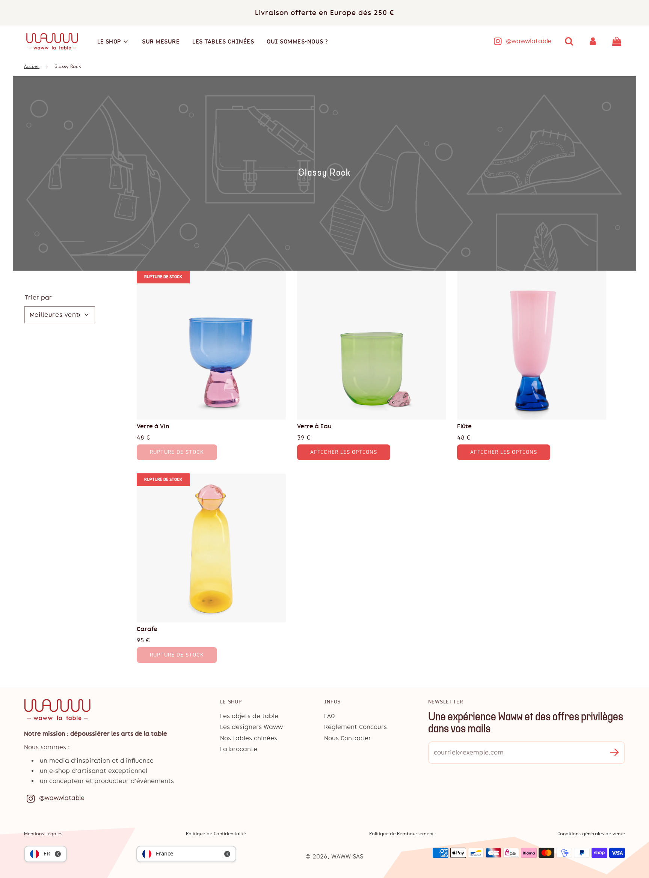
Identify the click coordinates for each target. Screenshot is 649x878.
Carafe (147, 629)
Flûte (464, 426)
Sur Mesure (161, 41)
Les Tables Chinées (223, 41)
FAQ (329, 716)
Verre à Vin (153, 426)
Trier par (38, 298)
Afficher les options (343, 452)
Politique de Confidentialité (216, 833)
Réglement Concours (355, 726)
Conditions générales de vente (591, 833)
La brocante (238, 749)
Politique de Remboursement (401, 833)
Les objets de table (249, 716)
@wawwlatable (528, 41)
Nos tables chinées (248, 738)
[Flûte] (531, 345)
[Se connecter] (593, 41)
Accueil (31, 66)
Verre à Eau (314, 426)
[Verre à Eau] (371, 345)
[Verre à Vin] (211, 345)
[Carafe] (211, 547)
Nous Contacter (347, 738)
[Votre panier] (618, 41)
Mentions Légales (43, 833)
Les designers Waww (251, 726)
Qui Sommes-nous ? (297, 41)
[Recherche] (569, 41)
